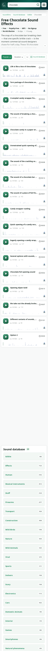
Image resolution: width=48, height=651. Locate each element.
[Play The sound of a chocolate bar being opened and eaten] (5, 179)
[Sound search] (38, 5)
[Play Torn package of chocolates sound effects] (5, 84)
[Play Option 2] (5, 337)
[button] (38, 57)
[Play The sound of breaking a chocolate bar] (5, 115)
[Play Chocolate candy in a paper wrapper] (5, 131)
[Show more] (45, 46)
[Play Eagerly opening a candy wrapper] (5, 242)
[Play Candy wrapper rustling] (5, 210)
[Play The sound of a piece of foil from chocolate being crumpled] (5, 194)
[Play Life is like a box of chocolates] (5, 68)
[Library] (44, 4)
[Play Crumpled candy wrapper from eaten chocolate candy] (5, 100)
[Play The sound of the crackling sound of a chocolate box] (5, 163)
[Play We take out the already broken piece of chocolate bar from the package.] (5, 305)
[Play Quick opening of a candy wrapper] (5, 226)
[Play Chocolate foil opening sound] (5, 273)
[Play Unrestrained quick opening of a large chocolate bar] (5, 147)
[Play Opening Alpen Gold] (5, 289)
